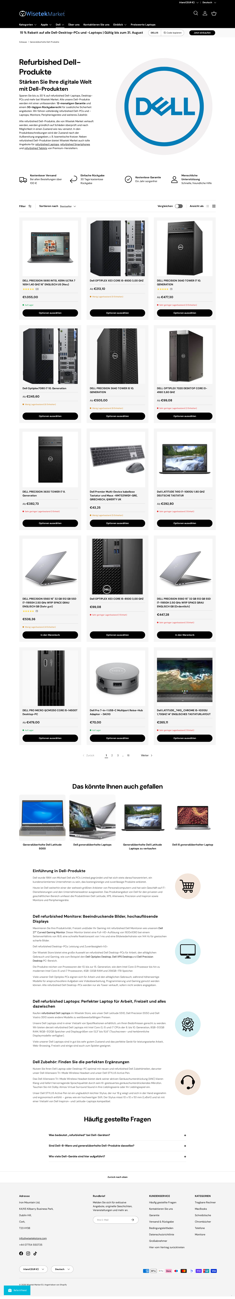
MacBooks (201, 1209)
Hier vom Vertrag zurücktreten (166, 1247)
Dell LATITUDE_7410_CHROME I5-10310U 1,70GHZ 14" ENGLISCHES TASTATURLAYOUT (184, 712)
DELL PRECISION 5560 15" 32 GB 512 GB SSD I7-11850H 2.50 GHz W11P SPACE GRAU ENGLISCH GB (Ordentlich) (184, 602)
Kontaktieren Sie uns (96, 24)
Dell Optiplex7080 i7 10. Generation (44, 388)
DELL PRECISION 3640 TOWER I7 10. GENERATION (179, 282)
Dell (58, 24)
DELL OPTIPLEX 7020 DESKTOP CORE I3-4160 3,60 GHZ (182, 390)
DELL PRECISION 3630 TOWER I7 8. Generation (44, 493)
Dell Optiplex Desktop (98, 956)
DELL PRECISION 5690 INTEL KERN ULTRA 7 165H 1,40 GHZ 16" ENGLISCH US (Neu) (49, 282)
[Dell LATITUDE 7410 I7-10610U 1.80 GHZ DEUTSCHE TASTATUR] (184, 459)
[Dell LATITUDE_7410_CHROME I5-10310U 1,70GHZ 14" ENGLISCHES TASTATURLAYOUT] (184, 678)
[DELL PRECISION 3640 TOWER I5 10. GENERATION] (117, 356)
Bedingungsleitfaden (161, 1228)
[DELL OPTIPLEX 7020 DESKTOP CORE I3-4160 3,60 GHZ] (184, 356)
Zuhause (23, 42)
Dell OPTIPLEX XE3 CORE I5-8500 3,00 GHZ (117, 280)
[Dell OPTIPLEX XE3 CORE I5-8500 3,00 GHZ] (117, 248)
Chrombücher (203, 1221)
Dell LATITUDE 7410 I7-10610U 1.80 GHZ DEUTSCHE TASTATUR (181, 493)
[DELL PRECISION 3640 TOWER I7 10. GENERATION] (184, 248)
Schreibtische (203, 1215)
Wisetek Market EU (35, 1284)
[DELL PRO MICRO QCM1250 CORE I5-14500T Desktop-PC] (50, 678)
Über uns (74, 24)
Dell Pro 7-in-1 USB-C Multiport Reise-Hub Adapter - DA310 (116, 712)
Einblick (118, 24)
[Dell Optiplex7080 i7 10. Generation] (50, 356)
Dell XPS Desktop (122, 956)
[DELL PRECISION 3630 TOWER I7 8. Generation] (50, 459)
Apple (44, 24)
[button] (213, 13)
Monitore (200, 1234)
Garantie (154, 1215)
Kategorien (26, 24)
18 (128, 755)
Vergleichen (165, 206)
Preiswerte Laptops (143, 24)
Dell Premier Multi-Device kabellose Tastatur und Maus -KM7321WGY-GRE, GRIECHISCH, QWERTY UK (113, 495)
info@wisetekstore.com (33, 1238)
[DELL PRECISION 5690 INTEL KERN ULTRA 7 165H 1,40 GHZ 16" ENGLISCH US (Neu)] (50, 248)
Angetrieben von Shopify (55, 1284)
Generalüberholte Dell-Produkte (44, 42)
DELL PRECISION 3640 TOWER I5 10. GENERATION (112, 390)
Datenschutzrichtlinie (161, 1234)
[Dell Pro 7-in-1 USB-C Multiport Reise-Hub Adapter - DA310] (117, 678)
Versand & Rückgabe (161, 1221)
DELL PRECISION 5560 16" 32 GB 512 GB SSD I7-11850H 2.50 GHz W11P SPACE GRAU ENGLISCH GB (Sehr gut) (49, 602)
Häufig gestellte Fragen (162, 1202)
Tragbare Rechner (205, 1202)
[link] (88, 755)
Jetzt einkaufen (202, 32)
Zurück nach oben (118, 1177)
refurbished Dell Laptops (55, 1013)
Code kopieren (174, 32)
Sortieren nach (48, 206)
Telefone (200, 1228)
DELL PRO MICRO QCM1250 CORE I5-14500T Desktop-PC (50, 712)
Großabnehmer (158, 1241)
